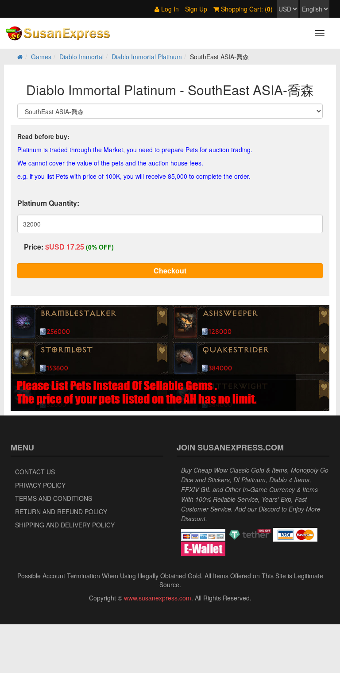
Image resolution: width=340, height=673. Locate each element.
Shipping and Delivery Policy (65, 524)
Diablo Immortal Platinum (147, 56)
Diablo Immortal (81, 56)
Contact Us (35, 471)
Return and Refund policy (61, 511)
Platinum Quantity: (48, 203)
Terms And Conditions (53, 498)
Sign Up (196, 8)
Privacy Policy (40, 485)
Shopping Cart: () (246, 8)
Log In (169, 8)
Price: (33, 247)
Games (41, 56)
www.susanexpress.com (157, 597)
